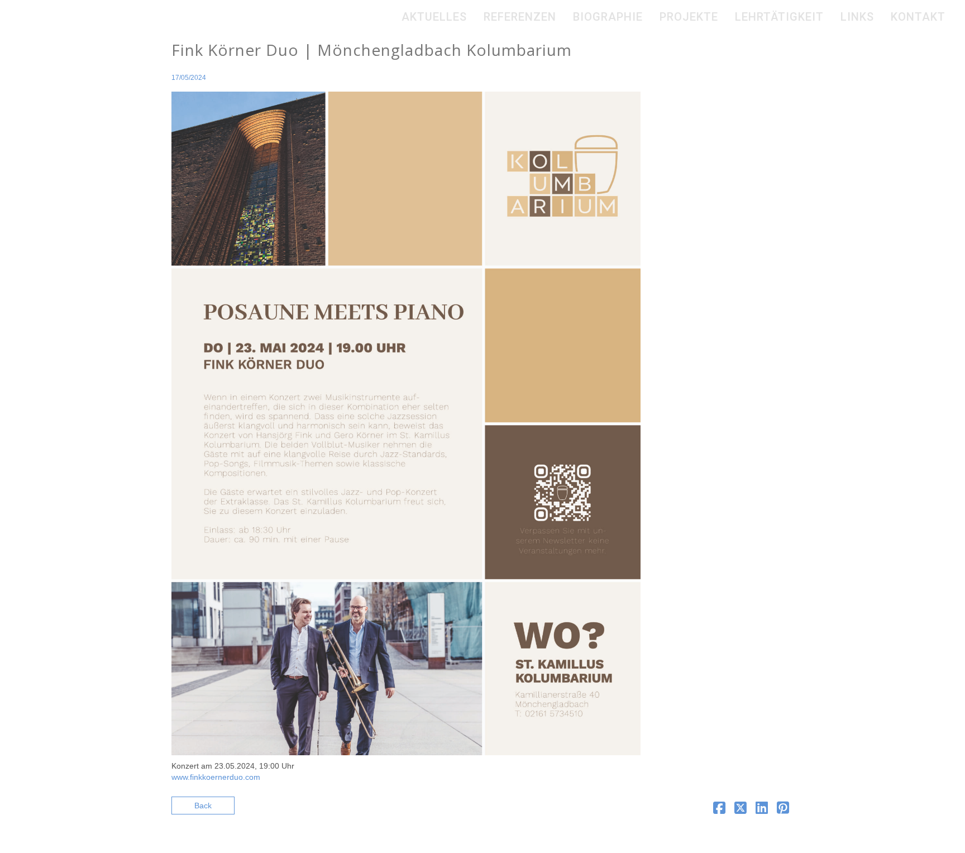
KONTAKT (918, 16)
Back (203, 805)
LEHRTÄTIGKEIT (779, 16)
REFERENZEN (520, 16)
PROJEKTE (689, 16)
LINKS (857, 16)
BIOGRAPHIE (608, 16)
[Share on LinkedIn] (761, 810)
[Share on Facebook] (719, 810)
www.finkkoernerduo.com (215, 777)
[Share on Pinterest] (783, 810)
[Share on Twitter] (740, 810)
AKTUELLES (434, 16)
